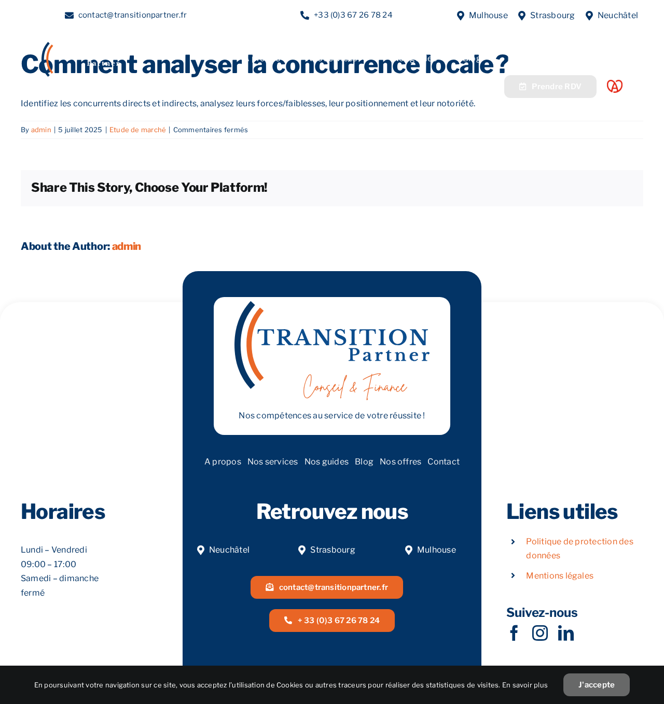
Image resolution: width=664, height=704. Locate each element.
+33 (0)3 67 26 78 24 (353, 15)
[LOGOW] (80, 46)
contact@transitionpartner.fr (132, 15)
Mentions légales (559, 576)
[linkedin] (566, 633)
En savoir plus (525, 685)
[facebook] (514, 633)
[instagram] (540, 633)
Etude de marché (138, 129)
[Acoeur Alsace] (614, 84)
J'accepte (596, 684)
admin (41, 129)
